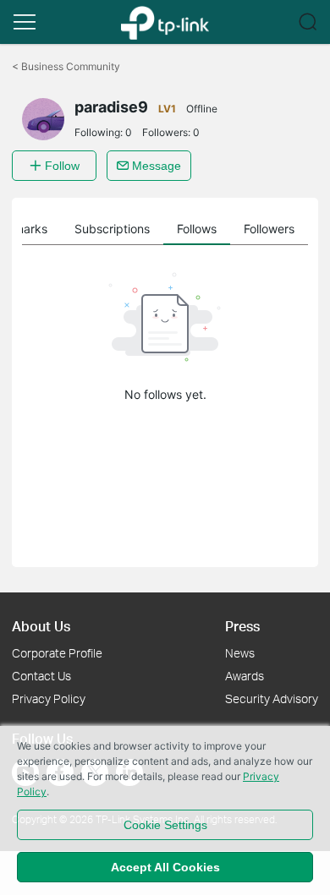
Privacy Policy (48, 698)
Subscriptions (112, 228)
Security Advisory (271, 698)
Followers (269, 228)
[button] (24, 22)
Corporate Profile (57, 653)
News (240, 653)
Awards (244, 676)
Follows (197, 228)
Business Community (66, 66)
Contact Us (41, 676)
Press (242, 626)
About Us (41, 626)
